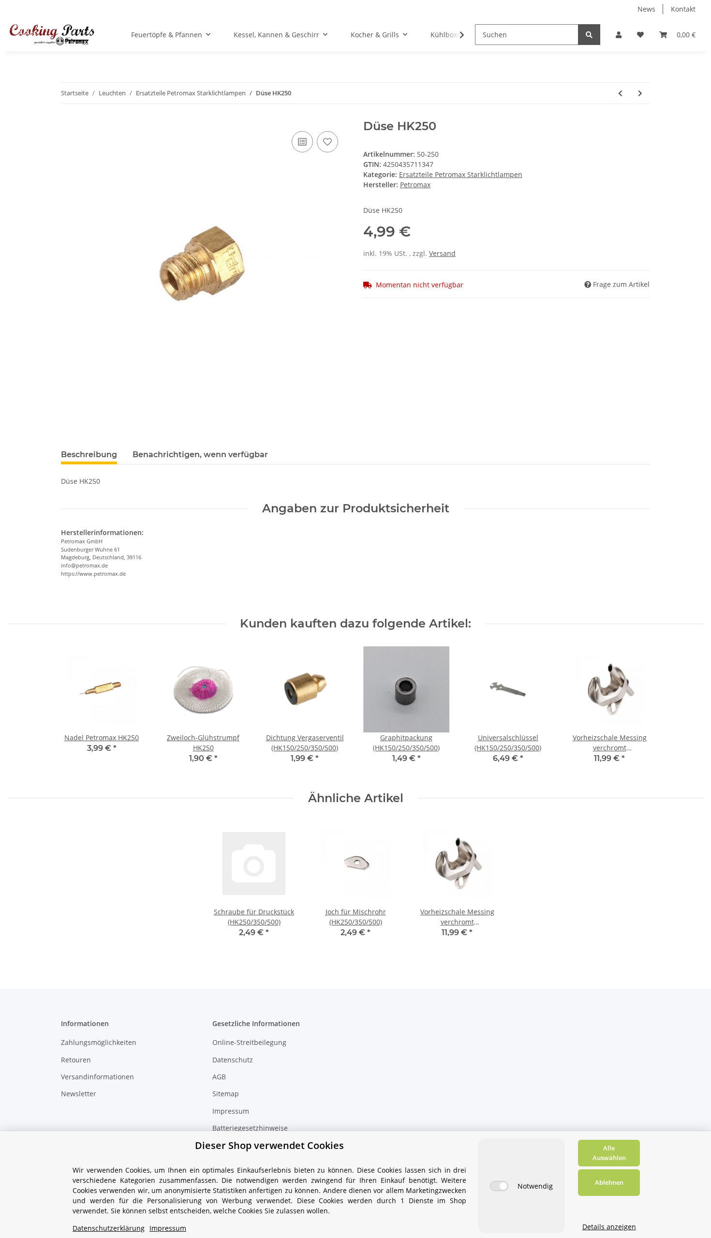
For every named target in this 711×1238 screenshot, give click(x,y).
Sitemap (225, 1093)
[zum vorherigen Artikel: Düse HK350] (620, 93)
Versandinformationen (97, 1076)
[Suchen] (589, 34)
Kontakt (683, 9)
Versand (442, 253)
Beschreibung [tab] (89, 454)
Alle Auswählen (609, 1153)
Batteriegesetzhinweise (250, 1128)
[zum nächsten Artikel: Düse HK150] (640, 93)
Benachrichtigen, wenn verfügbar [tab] (200, 454)
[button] (618, 34)
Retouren (76, 1059)
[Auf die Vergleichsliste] (302, 141)
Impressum (230, 1111)
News (646, 9)
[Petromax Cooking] (52, 34)
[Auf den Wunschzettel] (327, 141)
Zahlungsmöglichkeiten (98, 1042)
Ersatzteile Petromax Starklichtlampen (460, 174)
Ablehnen (609, 1182)
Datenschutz (232, 1059)
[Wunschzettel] (640, 34)
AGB (219, 1076)
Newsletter (78, 1093)
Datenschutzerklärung (109, 1228)
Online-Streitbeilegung (249, 1042)
